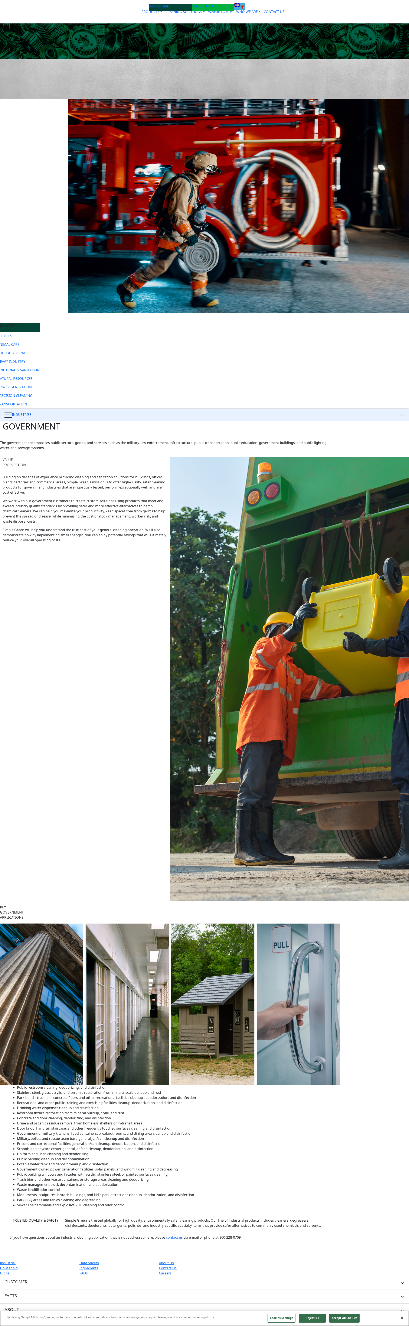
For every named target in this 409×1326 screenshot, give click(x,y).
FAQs (83, 1273)
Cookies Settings (281, 1318)
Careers (165, 1273)
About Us (166, 1263)
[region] (204, 1318)
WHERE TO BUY (220, 11)
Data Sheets (89, 1263)
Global (5, 1273)
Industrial (8, 1263)
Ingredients (88, 1268)
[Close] (402, 1318)
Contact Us (168, 1268)
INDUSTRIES (22, 414)
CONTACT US (274, 11)
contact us (174, 1237)
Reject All (312, 1318)
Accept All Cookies (344, 1318)
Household (9, 1268)
